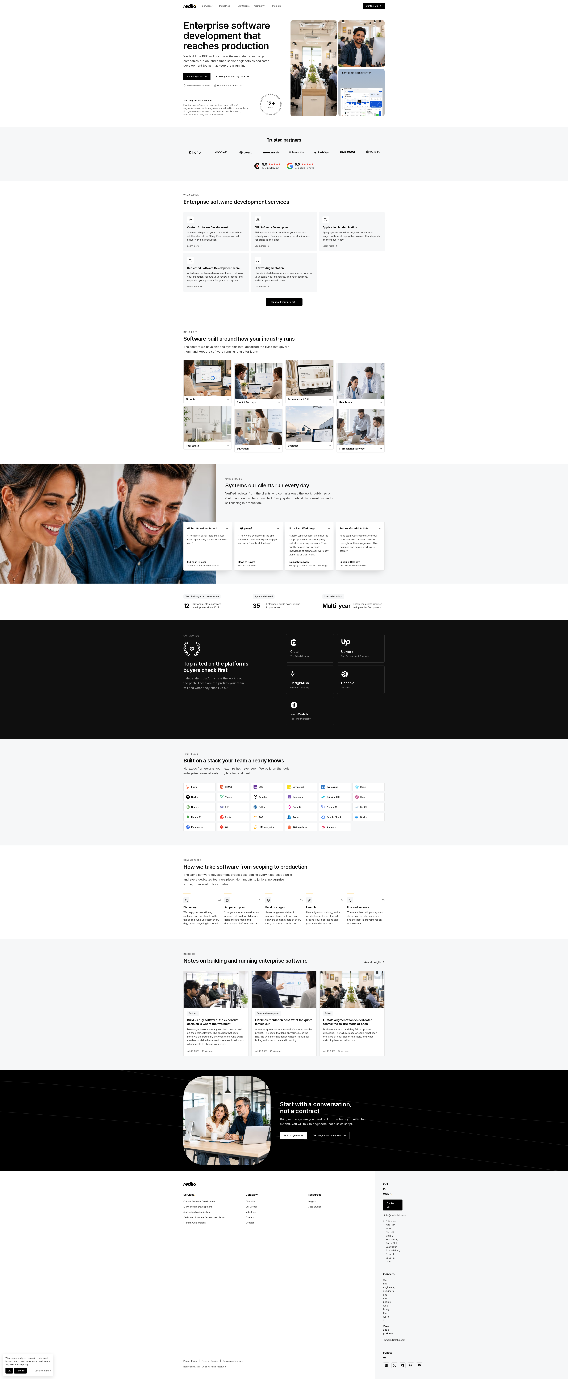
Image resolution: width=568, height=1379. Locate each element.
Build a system (195, 76)
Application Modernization (196, 1212)
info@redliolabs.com (395, 1215)
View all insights (372, 962)
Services (207, 5)
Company (259, 5)
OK (9, 1370)
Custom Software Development (199, 1201)
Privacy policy (21, 1364)
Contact (250, 1222)
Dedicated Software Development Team (204, 1217)
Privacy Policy (190, 1361)
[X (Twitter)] (394, 1365)
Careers (250, 1217)
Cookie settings (42, 1370)
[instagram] (411, 1365)
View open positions (388, 1330)
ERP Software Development (197, 1206)
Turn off (20, 1370)
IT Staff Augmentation (194, 1222)
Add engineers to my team (231, 76)
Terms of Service (209, 1361)
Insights (276, 5)
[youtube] (419, 1365)
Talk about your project (282, 302)
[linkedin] (386, 1365)
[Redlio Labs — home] (189, 6)
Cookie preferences (233, 1361)
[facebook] (403, 1365)
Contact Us (372, 5)
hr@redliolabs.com (394, 1339)
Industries (224, 5)
